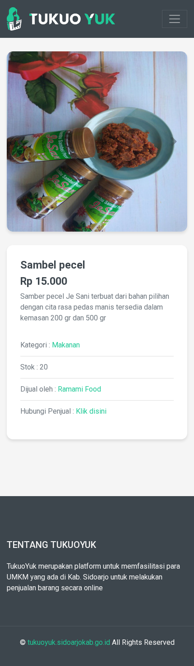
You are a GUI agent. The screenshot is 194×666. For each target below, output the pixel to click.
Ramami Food (79, 389)
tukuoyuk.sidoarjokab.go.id (69, 642)
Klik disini (91, 411)
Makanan (66, 345)
